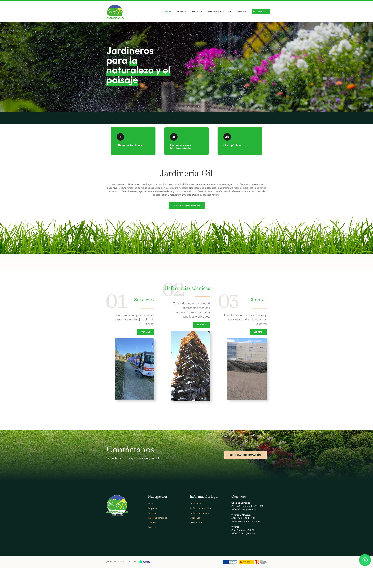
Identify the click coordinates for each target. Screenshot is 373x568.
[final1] (115, 5)
